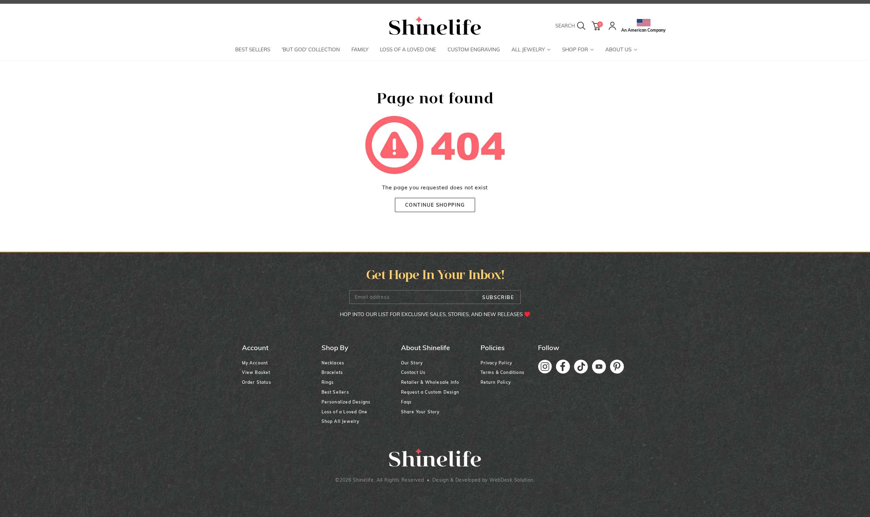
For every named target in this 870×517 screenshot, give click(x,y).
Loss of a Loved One (344, 411)
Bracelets (332, 372)
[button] (531, 50)
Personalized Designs (346, 401)
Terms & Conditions (503, 372)
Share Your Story (420, 411)
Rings (327, 382)
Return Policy (496, 382)
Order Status (256, 382)
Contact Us (413, 372)
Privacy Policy (496, 362)
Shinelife (363, 480)
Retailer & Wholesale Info (430, 382)
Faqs (406, 401)
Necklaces (333, 362)
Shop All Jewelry (340, 421)
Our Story (412, 362)
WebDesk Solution (511, 480)
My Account (255, 362)
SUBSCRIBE (498, 297)
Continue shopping (435, 205)
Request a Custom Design (430, 392)
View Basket (256, 372)
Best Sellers (335, 392)
